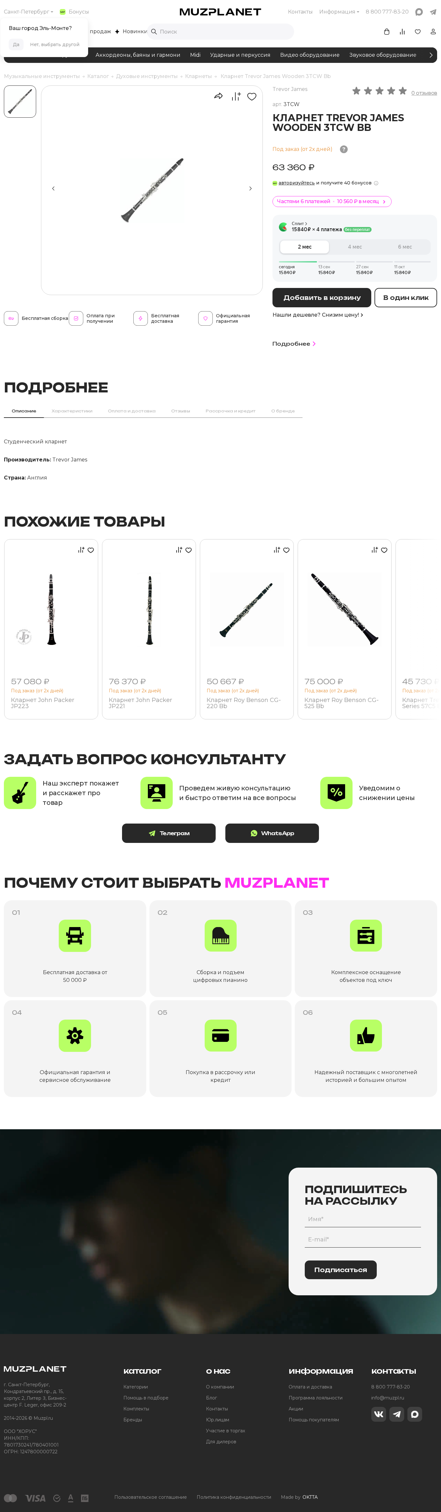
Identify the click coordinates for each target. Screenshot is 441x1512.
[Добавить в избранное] (249, 96)
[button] (250, 188)
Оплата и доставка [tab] (132, 411)
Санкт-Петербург (26, 12)
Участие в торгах (225, 1431)
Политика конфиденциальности (234, 1497)
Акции (296, 1409)
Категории (135, 1387)
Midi (195, 55)
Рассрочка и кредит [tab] (231, 411)
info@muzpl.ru (387, 1398)
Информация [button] (337, 12)
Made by (299, 1497)
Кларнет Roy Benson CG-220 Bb (244, 703)
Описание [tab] (24, 411)
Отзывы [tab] (180, 411)
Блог (211, 1398)
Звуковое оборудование (382, 55)
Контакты (300, 12)
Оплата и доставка (310, 1387)
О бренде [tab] (283, 411)
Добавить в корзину (322, 297)
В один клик (406, 297)
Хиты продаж (93, 31)
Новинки (135, 31)
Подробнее (291, 344)
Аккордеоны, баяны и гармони (138, 55)
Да (16, 44)
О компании (220, 1387)
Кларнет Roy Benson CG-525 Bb (341, 703)
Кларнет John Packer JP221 (140, 703)
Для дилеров (221, 1442)
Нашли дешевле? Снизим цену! (315, 315)
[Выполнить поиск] (154, 32)
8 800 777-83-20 (390, 1387)
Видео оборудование (310, 55)
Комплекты (136, 1409)
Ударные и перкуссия (240, 55)
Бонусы (79, 12)
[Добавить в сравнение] (233, 96)
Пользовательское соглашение (150, 1497)
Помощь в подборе (146, 1398)
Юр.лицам (217, 1420)
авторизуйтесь (297, 183)
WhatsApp (277, 833)
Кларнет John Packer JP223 (42, 703)
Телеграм (174, 833)
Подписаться (340, 1270)
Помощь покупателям (314, 1420)
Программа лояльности (316, 1398)
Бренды (132, 1420)
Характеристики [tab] (72, 411)
